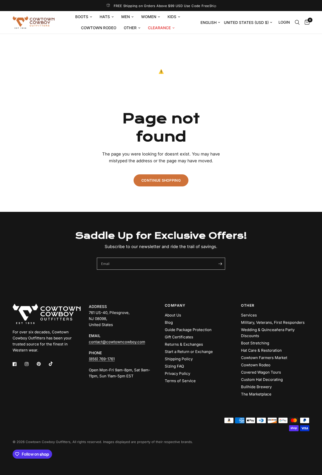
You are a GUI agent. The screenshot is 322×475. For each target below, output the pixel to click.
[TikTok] (54, 363)
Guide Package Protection (188, 329)
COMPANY (175, 305)
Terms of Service (180, 380)
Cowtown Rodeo (98, 27)
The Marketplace (256, 394)
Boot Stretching (255, 343)
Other (130, 27)
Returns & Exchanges (184, 344)
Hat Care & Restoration (261, 350)
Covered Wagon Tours (261, 372)
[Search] (297, 22)
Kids (172, 16)
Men (125, 16)
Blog (169, 322)
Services (249, 315)
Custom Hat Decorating (262, 379)
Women (148, 16)
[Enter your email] (220, 264)
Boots (81, 16)
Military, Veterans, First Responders (273, 322)
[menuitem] (83, 16)
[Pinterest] (42, 364)
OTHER (248, 305)
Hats (105, 16)
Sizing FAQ (174, 366)
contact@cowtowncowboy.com (117, 341)
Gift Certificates (179, 337)
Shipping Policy (179, 359)
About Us (173, 315)
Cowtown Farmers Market (264, 357)
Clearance (159, 27)
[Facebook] (18, 364)
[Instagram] (30, 364)
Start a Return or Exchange (189, 351)
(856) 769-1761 (102, 359)
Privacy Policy (177, 373)
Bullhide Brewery (256, 386)
